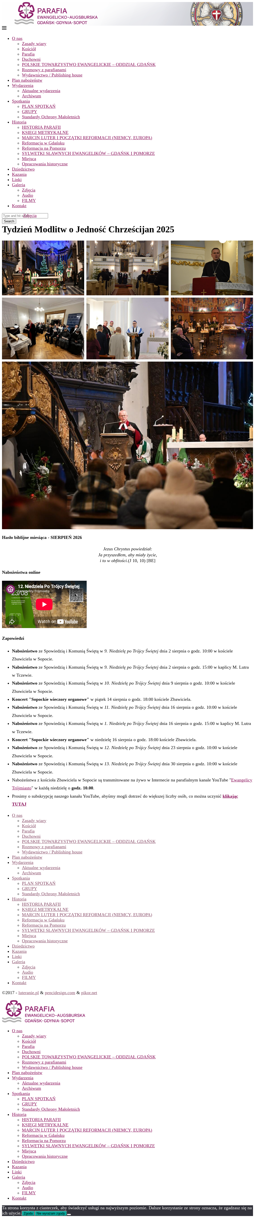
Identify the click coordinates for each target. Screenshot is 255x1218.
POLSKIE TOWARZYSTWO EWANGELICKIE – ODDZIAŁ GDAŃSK (89, 64)
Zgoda (28, 1213)
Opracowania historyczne (45, 163)
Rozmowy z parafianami (44, 69)
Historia (19, 122)
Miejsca (29, 158)
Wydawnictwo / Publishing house (52, 74)
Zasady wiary (34, 43)
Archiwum (31, 95)
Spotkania (21, 101)
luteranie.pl (28, 992)
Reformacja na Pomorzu (44, 148)
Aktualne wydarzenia (41, 90)
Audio (27, 195)
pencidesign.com (60, 992)
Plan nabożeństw (27, 80)
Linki (17, 179)
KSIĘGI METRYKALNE (45, 132)
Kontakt (19, 205)
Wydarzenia (22, 85)
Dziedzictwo (23, 169)
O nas (17, 38)
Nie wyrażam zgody (51, 1213)
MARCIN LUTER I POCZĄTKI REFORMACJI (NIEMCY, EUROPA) (87, 137)
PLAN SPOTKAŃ (39, 106)
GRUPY (29, 111)
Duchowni (31, 59)
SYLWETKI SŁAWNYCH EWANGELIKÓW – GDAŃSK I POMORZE (88, 153)
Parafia (28, 54)
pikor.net (89, 992)
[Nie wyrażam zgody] (69, 1214)
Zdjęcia (28, 190)
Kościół (29, 48)
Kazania (19, 174)
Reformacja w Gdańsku (43, 142)
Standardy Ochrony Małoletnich (51, 116)
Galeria (18, 184)
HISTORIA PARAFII (41, 127)
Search (9, 221)
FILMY (29, 200)
